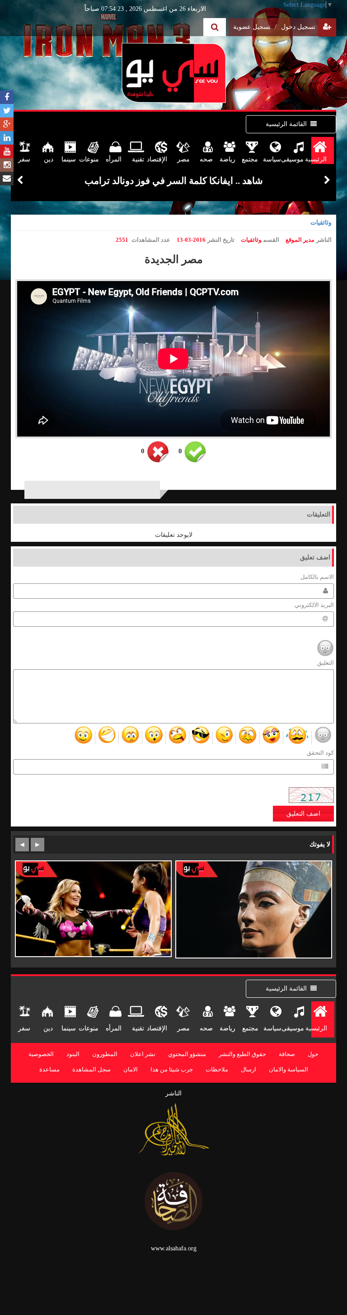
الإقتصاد (159, 159)
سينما (68, 159)
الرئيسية (319, 159)
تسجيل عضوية (255, 26)
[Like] (195, 452)
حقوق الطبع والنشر (242, 1054)
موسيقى (296, 159)
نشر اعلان (142, 1054)
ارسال (248, 1069)
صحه (206, 159)
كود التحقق (320, 753)
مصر (183, 159)
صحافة (287, 1054)
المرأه (114, 159)
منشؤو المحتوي (187, 1054)
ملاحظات (217, 1069)
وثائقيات (321, 222)
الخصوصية (41, 1054)
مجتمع (250, 159)
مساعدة (49, 1069)
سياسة (273, 159)
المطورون (104, 1054)
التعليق (325, 663)
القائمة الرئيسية (286, 124)
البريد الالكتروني (314, 605)
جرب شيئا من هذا (171, 1069)
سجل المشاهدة (91, 1069)
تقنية (138, 159)
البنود (73, 1054)
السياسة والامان (288, 1069)
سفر (24, 159)
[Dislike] (157, 452)
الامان (130, 1069)
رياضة (227, 159)
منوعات (91, 159)
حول (313, 1054)
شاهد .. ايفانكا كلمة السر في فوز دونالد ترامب (173, 180)
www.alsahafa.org (174, 1248)
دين (48, 159)
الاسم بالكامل (317, 577)
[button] (20, 181)
